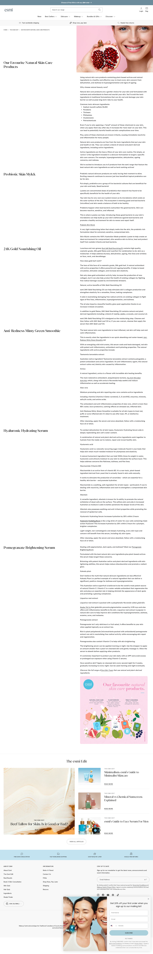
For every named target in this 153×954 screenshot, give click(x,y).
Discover (109, 16)
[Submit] (145, 879)
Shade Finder (8, 897)
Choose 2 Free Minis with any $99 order (75, 2)
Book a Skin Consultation (12, 882)
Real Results (8, 878)
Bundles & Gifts (93, 16)
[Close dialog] (148, 899)
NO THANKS (129, 938)
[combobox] (113, 925)
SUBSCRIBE (129, 933)
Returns (45, 889)
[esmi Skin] (9, 9)
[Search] (99, 9)
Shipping (46, 886)
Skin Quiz (7, 886)
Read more (39, 830)
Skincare (64, 16)
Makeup (77, 16)
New (39, 16)
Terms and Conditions (139, 885)
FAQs (45, 878)
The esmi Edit (14, 29)
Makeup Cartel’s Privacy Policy (106, 887)
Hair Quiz (7, 889)
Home (5, 29)
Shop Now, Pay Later (50, 882)
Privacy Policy (139, 943)
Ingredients (8, 893)
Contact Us (47, 874)
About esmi (8, 870)
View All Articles (77, 841)
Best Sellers (49, 16)
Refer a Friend (48, 870)
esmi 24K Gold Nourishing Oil (112, 248)
